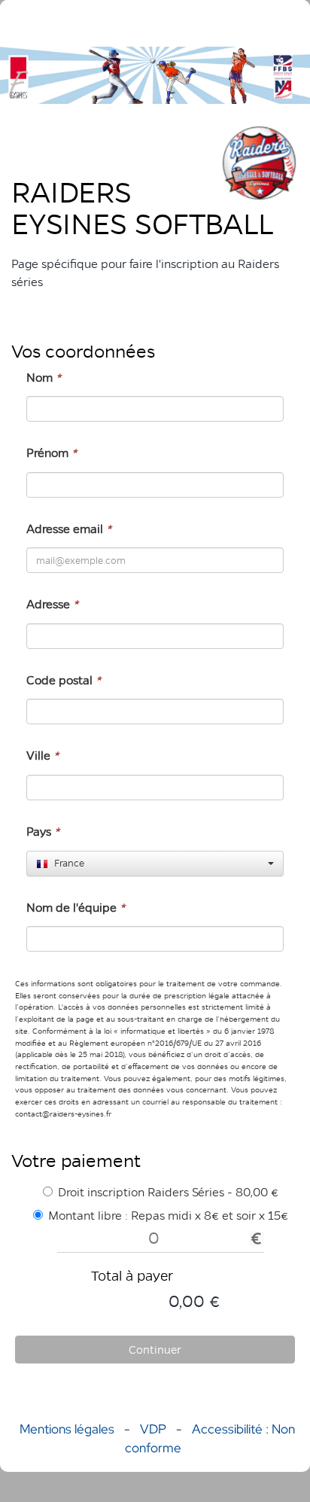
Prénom (51, 453)
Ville (42, 755)
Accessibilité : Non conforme (210, 1438)
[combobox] (155, 863)
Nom (43, 377)
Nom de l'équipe (75, 907)
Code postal (63, 680)
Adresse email (68, 529)
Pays (42, 831)
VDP (154, 1429)
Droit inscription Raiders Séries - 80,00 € (168, 1192)
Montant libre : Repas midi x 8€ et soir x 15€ (168, 1215)
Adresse (52, 604)
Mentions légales (67, 1429)
